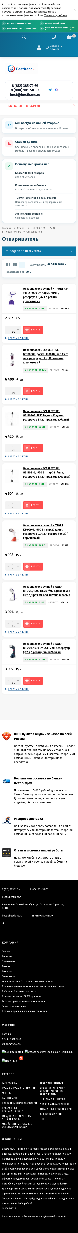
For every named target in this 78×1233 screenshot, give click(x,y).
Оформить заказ (11, 1044)
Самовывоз (8, 961)
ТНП (42, 1119)
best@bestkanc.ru (25, 95)
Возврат (6, 966)
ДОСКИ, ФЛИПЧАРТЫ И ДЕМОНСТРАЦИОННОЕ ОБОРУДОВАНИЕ (52, 1091)
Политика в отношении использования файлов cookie (33, 986)
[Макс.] (56, 90)
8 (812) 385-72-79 (25, 86)
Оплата (6, 951)
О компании (8, 976)
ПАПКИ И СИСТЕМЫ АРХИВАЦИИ (19, 1103)
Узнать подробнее (55, 15)
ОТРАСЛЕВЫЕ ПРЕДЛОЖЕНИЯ (56, 1109)
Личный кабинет (11, 1039)
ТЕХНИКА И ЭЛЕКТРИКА (42, 228)
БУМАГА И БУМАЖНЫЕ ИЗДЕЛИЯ (19, 1088)
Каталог (20, 228)
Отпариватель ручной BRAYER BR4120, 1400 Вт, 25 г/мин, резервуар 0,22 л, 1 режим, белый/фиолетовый (46, 591)
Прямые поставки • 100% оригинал (21, 996)
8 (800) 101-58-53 (25, 90)
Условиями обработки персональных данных (27, 981)
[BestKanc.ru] (21, 68)
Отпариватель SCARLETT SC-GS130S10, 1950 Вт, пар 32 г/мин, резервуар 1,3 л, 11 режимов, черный (46, 472)
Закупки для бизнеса (14, 1006)
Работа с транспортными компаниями (23, 1001)
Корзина (7, 1034)
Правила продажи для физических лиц (24, 1011)
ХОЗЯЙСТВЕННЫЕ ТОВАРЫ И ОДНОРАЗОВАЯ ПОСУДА (17, 1125)
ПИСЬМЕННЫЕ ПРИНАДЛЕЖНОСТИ (12, 1109)
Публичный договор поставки (19, 991)
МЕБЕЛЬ (6, 1093)
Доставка (7, 956)
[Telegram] (49, 90)
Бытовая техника (11, 231)
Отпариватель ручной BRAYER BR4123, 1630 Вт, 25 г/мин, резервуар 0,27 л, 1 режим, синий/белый (46, 648)
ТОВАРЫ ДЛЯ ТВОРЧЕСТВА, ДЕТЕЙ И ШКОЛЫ (16, 1117)
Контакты (7, 971)
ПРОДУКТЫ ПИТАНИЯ (51, 1083)
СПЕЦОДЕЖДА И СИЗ (51, 1114)
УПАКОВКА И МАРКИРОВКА (54, 1104)
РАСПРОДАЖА (9, 1083)
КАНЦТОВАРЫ (9, 1098)
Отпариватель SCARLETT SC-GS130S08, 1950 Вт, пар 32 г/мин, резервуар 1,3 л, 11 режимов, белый (46, 415)
